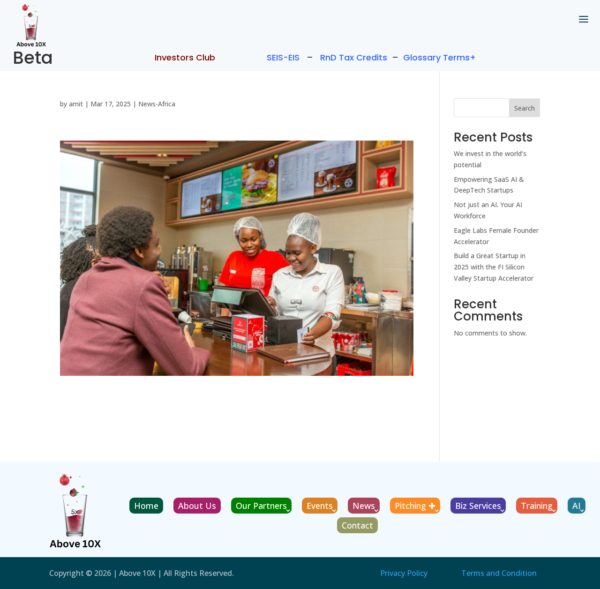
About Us (197, 505)
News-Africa (156, 103)
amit (76, 103)
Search (524, 108)
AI (576, 505)
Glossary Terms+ (439, 57)
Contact (357, 525)
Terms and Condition (499, 573)
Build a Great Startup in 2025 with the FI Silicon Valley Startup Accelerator (493, 267)
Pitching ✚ (415, 505)
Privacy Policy (404, 573)
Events (320, 505)
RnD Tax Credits (353, 57)
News (363, 505)
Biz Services (478, 505)
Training (537, 505)
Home (146, 505)
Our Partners (261, 505)
